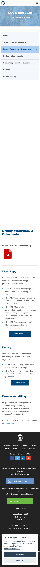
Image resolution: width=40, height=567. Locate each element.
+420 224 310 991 (21, 525)
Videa (25, 445)
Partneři (6, 70)
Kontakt (32, 449)
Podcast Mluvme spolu (13, 56)
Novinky (7, 445)
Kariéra (15, 449)
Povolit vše (20, 554)
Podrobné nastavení (12, 548)
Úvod (5, 35)
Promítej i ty (9, 423)
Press (23, 449)
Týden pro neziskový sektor (15, 42)
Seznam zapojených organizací (16, 63)
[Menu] (37, 3)
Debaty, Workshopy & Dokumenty (17, 49)
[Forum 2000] (16, 3)
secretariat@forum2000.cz (20, 528)
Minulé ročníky (9, 76)
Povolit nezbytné (20, 560)
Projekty (16, 445)
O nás (7, 449)
